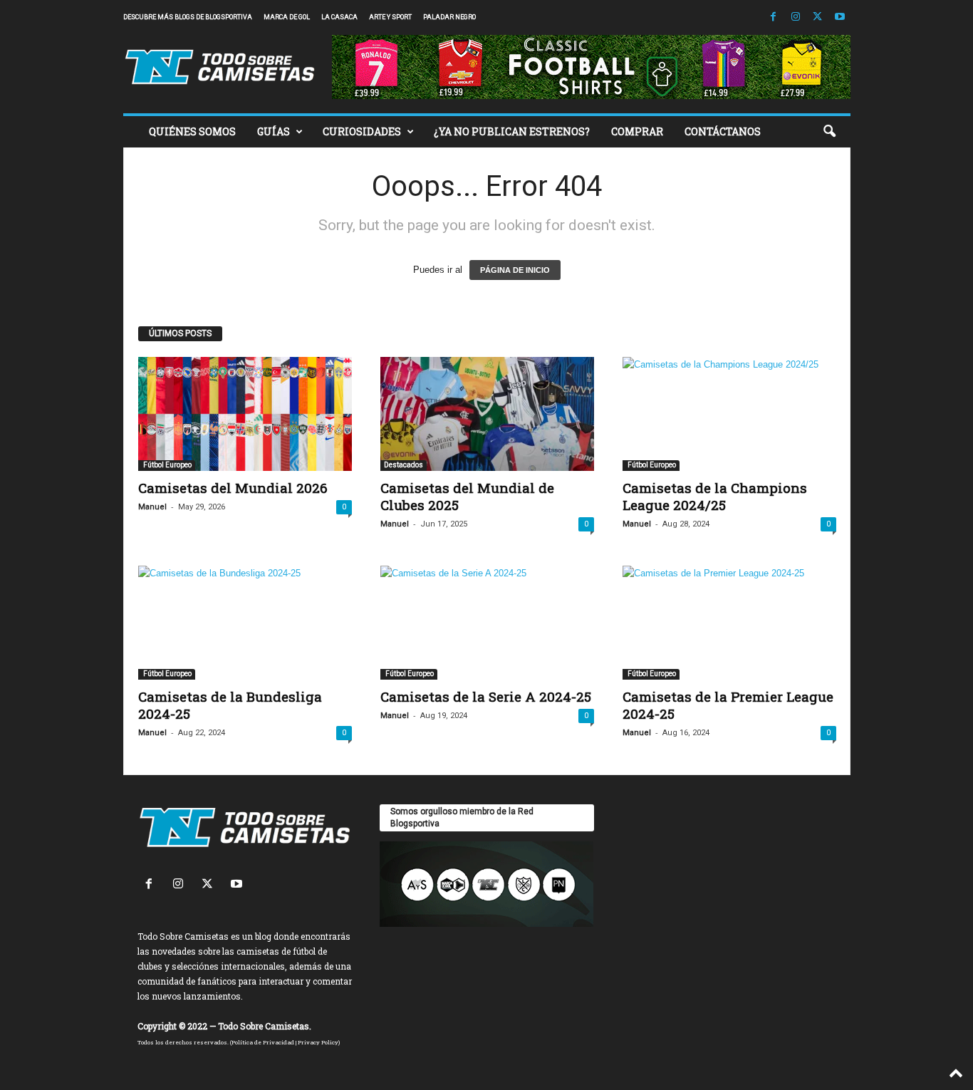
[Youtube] (839, 17)
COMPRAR (637, 131)
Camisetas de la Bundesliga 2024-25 (230, 704)
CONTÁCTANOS (723, 131)
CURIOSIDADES (362, 131)
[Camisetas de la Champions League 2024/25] (729, 414)
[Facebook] (773, 17)
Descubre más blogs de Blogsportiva (187, 17)
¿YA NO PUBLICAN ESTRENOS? (512, 131)
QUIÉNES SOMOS (192, 131)
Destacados (403, 465)
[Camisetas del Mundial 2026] (245, 414)
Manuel (152, 507)
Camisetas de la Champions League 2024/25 (715, 496)
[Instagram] (795, 17)
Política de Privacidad (262, 1042)
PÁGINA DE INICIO (515, 270)
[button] (829, 131)
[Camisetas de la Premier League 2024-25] (729, 623)
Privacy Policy (318, 1042)
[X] (817, 17)
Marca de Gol (287, 17)
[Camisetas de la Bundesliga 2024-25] (245, 623)
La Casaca (339, 17)
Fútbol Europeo (167, 465)
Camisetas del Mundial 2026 (233, 488)
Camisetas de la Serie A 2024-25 (485, 696)
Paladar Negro (449, 17)
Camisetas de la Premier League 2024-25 (728, 704)
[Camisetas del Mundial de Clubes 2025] (487, 414)
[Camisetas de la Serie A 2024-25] (487, 623)
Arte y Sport (390, 17)
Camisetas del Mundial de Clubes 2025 (467, 496)
